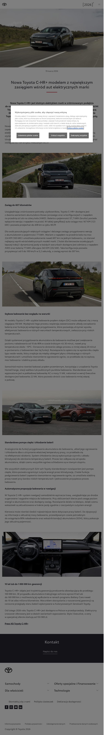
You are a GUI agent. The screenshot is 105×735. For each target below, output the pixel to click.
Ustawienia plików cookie (28, 135)
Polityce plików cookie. (75, 128)
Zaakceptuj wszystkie (79, 135)
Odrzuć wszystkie (58, 135)
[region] (52, 123)
